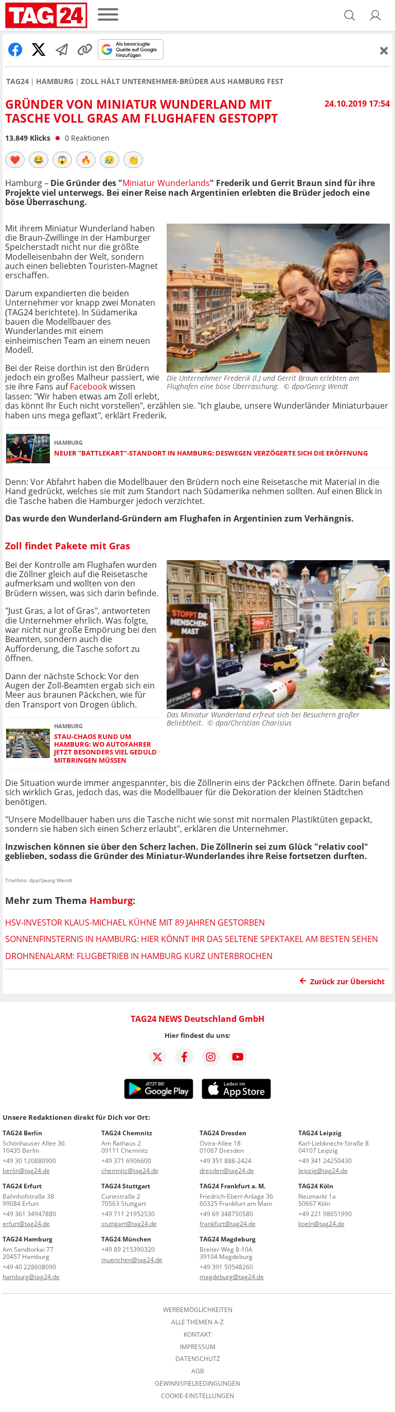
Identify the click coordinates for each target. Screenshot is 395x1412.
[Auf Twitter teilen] (38, 49)
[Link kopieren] (85, 49)
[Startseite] (46, 15)
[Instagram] (211, 1057)
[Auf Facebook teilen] (15, 49)
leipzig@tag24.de (323, 1170)
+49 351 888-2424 (226, 1160)
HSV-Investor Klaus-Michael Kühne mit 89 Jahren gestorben (135, 922)
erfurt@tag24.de (26, 1223)
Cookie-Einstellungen (197, 1396)
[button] (375, 15)
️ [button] (15, 159)
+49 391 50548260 (226, 1267)
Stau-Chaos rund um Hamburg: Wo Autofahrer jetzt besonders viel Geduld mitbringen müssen (105, 748)
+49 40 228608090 (29, 1267)
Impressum (198, 1347)
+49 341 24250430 (325, 1160)
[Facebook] (184, 1057)
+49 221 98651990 (325, 1213)
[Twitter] (157, 1057)
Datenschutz (197, 1359)
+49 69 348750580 (226, 1213)
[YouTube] (237, 1057)
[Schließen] (384, 50)
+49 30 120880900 (29, 1160)
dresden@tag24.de (227, 1170)
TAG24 (17, 81)
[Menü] (108, 15)
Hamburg (55, 81)
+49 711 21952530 (128, 1213)
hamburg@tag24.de (31, 1276)
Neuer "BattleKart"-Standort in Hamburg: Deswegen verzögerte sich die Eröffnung (211, 453)
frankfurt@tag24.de (228, 1223)
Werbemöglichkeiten (197, 1310)
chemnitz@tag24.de (129, 1170)
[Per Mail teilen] (61, 49)
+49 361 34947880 (29, 1213)
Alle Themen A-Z (197, 1322)
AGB (197, 1371)
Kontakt (197, 1334)
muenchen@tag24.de (132, 1259)
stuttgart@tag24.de (129, 1223)
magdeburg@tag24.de (232, 1276)
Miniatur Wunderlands (166, 183)
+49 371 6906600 (126, 1160)
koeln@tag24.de (321, 1223)
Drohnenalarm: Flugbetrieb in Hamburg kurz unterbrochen (139, 956)
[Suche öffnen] (349, 15)
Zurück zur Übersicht (347, 981)
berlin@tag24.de (26, 1170)
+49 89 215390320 (128, 1249)
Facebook (89, 386)
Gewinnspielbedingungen (197, 1383)
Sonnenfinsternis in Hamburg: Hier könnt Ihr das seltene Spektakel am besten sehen (191, 939)
